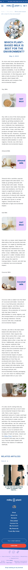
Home (3, 11)
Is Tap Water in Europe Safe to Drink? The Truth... (14, 488)
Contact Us (14, 523)
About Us (14, 515)
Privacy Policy (15, 556)
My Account (14, 526)
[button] (21, 6)
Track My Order (14, 531)
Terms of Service (6, 556)
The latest (14, 520)
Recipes (14, 518)
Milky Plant (2, 562)
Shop (14, 512)
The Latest (10, 11)
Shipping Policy (15, 558)
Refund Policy (24, 556)
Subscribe (14, 545)
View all (3, 461)
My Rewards (14, 528)
